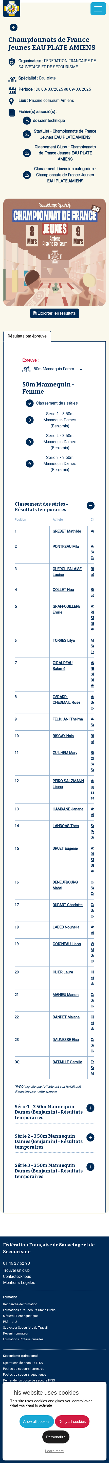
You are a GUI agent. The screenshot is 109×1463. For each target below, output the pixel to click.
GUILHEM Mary (65, 752)
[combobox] (58, 369)
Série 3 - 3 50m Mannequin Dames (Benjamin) (59, 463)
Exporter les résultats (56, 313)
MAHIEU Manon (66, 994)
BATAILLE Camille (67, 1062)
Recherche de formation (20, 1304)
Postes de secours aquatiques (24, 1374)
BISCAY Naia (63, 736)
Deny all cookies (72, 1421)
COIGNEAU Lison (67, 944)
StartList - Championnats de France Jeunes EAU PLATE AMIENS (65, 134)
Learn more (54, 1451)
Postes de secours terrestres (23, 1369)
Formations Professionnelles (23, 1339)
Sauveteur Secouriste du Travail (25, 1327)
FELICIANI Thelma (68, 719)
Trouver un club (16, 1270)
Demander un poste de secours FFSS (29, 1380)
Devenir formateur (15, 1333)
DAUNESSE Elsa (66, 1039)
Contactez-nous (17, 1276)
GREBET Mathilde (67, 531)
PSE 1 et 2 (10, 1322)
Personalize (56, 1437)
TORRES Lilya (64, 640)
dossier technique (49, 120)
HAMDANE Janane (68, 809)
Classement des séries (57, 403)
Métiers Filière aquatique (20, 1316)
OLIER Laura (63, 972)
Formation (10, 1297)
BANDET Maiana (66, 1017)
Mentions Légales (19, 1282)
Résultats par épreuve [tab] (27, 336)
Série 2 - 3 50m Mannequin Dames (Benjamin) (59, 441)
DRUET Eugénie (65, 848)
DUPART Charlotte (68, 905)
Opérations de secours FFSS (23, 1363)
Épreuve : (30, 360)
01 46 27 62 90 (16, 1263)
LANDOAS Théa (66, 826)
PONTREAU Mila (66, 546)
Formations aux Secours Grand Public (29, 1310)
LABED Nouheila (66, 927)
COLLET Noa (63, 589)
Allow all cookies (36, 1421)
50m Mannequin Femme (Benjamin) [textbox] (58, 368)
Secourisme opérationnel (20, 1356)
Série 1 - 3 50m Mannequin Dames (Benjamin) (59, 419)
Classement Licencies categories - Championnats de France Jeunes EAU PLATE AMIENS (65, 174)
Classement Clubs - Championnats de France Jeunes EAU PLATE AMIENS (65, 153)
